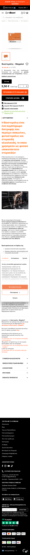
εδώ (18, 330)
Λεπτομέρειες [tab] (15, 258)
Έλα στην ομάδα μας (8, 439)
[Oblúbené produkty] (24, 13)
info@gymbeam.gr (11, 476)
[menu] (3, 13)
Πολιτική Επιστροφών (8, 436)
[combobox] (15, 17)
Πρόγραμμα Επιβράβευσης (9, 453)
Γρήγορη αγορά (13, 98)
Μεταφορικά (10, 103)
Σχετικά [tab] (25, 258)
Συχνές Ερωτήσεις (7, 447)
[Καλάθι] (27, 13)
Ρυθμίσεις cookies (7, 456)
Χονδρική (4, 444)
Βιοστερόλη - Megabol (13, 64)
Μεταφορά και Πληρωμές (9, 450)
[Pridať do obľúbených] (27, 64)
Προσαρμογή (14, 292)
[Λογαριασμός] (22, 13)
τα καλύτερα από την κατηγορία (15, 339)
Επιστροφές (5, 441)
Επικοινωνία (5, 424)
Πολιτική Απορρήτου (8, 433)
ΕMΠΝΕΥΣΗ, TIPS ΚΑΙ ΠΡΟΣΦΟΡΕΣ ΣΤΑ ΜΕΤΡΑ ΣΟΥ (14, 505)
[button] (15, 2)
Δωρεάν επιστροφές (11, 108)
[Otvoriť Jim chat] (26, 551)
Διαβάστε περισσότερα (9, 76)
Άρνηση (15, 298)
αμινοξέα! (15, 4)
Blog (3, 427)
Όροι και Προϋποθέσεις (9, 430)
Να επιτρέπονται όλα (15, 287)
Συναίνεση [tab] (5, 258)
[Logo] (10, 13)
